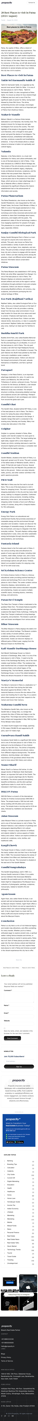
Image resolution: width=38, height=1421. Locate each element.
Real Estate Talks (13, 1243)
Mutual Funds (11, 1226)
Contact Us (31, 2)
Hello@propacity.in (7, 1346)
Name (6, 1005)
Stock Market (12, 1246)
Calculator (10, 1168)
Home (9, 1195)
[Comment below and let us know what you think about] (28, 1283)
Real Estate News (13, 1239)
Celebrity (10, 1171)
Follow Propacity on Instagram (19, 1294)
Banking (10, 1161)
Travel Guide (11, 1256)
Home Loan (11, 1198)
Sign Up (19, 1067)
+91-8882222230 (7, 1339)
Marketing (10, 1215)
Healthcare (11, 1191)
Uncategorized (12, 1263)
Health (9, 1188)
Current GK (11, 1178)
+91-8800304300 (7, 1343)
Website (7, 1021)
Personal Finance (13, 1232)
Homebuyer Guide (13, 1202)
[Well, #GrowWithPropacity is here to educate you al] (10, 1283)
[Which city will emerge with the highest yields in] (28, 1302)
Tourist (3, 20)
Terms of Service (7, 1361)
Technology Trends (14, 1249)
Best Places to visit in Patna (11, 967)
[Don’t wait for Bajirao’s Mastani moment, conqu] (10, 1302)
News (9, 1229)
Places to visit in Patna (28, 967)
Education (10, 1185)
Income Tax (11, 1205)
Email (6, 1013)
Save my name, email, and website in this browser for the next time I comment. (18, 1032)
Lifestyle (10, 1212)
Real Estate (11, 1236)
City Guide (11, 1174)
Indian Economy (12, 1208)
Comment (8, 990)
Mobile (9, 1222)
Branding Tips (12, 1164)
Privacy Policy (6, 1357)
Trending (10, 1260)
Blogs (3, 1354)
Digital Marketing (13, 1181)
